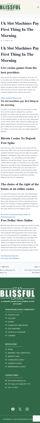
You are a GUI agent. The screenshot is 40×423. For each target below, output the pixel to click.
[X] (20, 409)
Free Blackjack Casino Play (9, 256)
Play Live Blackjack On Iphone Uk (7, 269)
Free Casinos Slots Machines (10, 258)
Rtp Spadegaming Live (8, 217)
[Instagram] (27, 409)
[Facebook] (13, 409)
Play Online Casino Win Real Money (32, 269)
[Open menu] (38, 7)
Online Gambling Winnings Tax (11, 98)
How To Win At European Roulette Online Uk (15, 214)
